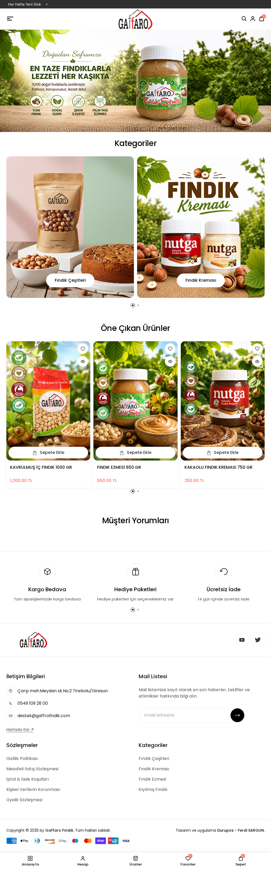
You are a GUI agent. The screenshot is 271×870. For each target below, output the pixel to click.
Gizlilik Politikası (22, 758)
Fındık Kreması (201, 280)
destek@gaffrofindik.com (43, 716)
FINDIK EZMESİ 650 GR (119, 467)
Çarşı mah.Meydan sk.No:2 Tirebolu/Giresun (62, 691)
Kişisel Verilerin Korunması (33, 789)
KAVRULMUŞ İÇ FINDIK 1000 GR (41, 467)
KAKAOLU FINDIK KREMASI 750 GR (218, 467)
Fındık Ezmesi (152, 779)
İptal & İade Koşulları (27, 779)
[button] (133, 305)
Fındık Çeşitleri (70, 280)
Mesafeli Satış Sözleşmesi (32, 769)
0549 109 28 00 (32, 703)
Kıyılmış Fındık (153, 789)
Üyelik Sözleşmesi (24, 800)
